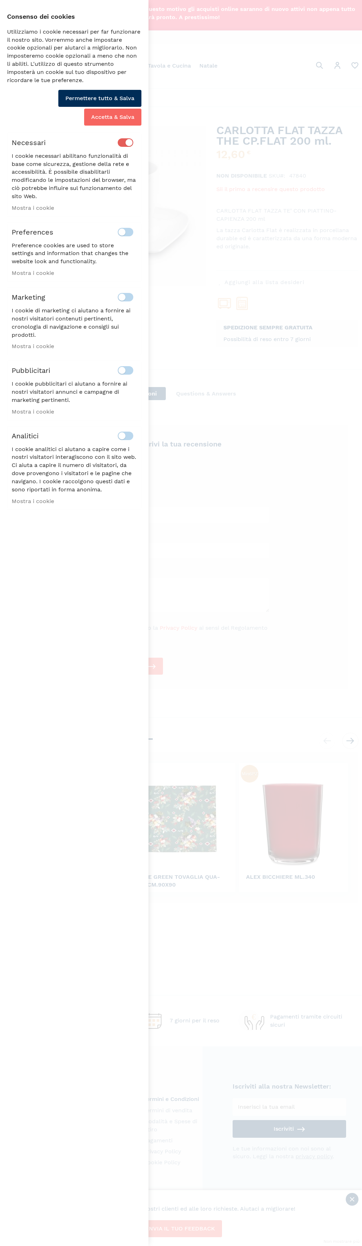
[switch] (125, 142)
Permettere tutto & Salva (99, 98)
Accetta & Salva (112, 117)
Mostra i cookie (33, 207)
